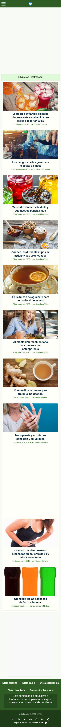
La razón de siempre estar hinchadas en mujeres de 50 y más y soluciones (30, 554)
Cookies (23, 722)
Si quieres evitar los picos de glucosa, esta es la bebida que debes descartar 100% (30, 117)
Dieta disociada (16, 690)
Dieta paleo (28, 683)
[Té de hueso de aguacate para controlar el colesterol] (30, 279)
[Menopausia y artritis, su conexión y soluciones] (30, 417)
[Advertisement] (30, 39)
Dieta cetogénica (49, 683)
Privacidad (33, 722)
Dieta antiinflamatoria (42, 690)
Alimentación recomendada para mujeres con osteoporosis (30, 345)
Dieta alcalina (9, 683)
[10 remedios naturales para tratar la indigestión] (30, 373)
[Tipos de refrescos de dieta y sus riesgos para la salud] (30, 189)
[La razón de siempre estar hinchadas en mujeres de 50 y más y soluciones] (30, 533)
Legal (16, 722)
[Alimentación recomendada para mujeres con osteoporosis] (30, 324)
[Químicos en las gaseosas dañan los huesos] (30, 581)
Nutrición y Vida (43, 169)
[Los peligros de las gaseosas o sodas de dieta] (30, 144)
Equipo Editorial (41, 124)
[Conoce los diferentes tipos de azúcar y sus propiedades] (30, 234)
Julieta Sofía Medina (41, 606)
